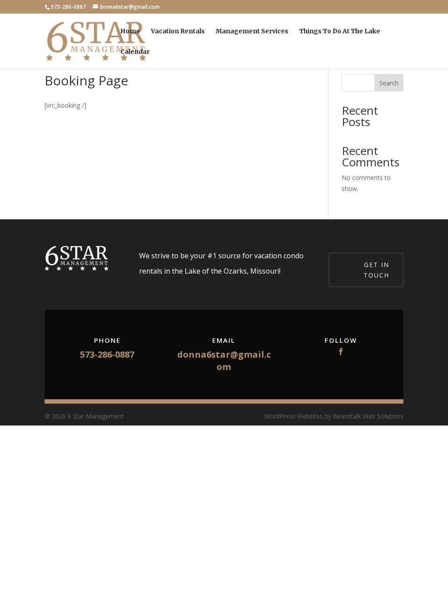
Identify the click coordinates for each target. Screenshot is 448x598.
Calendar (135, 52)
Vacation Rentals (178, 31)
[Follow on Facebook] (341, 352)
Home (130, 31)
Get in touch (376, 269)
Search (389, 83)
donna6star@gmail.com (224, 360)
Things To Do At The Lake (339, 31)
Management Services (252, 31)
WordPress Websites (293, 416)
